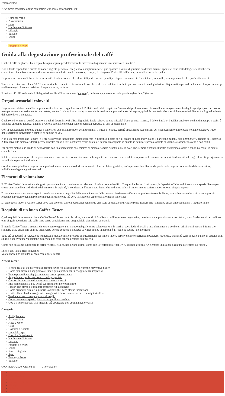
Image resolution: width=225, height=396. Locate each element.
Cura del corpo (16, 17)
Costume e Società (18, 328)
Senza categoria (17, 351)
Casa (11, 24)
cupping (82, 93)
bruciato (48, 138)
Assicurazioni (16, 21)
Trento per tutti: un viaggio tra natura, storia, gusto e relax (40, 274)
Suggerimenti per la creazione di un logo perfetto (35, 277)
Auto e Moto (15, 322)
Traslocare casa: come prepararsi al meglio (31, 296)
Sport (11, 354)
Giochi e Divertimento (20, 335)
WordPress (64, 366)
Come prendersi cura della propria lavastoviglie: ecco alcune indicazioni (48, 289)
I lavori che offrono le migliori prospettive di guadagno (38, 286)
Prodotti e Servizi (18, 45)
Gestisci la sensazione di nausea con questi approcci (37, 280)
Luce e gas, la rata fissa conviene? (20, 250)
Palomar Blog (9, 2)
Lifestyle (13, 30)
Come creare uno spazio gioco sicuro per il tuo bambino (39, 299)
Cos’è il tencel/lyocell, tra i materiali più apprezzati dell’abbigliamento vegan (50, 302)
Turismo (13, 33)
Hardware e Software (20, 27)
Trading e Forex (17, 357)
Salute (11, 36)
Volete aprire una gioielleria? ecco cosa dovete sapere (30, 253)
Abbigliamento (16, 316)
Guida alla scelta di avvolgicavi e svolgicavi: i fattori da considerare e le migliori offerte (56, 293)
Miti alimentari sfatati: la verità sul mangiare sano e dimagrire (42, 283)
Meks (39, 366)
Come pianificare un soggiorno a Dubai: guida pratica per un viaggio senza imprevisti (55, 270)
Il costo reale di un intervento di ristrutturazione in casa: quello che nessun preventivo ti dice (59, 267)
